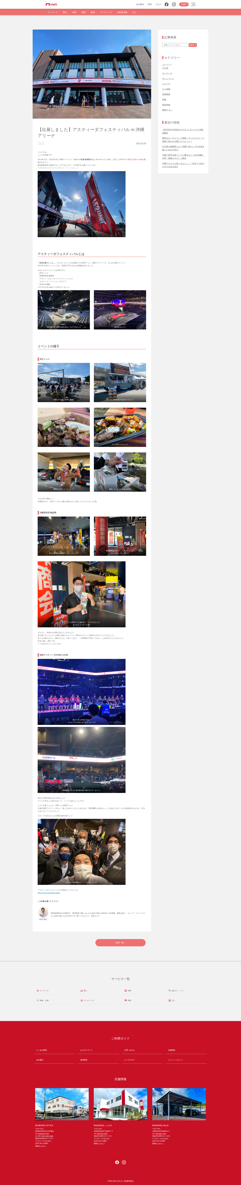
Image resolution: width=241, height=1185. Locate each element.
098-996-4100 (160, 1134)
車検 (74, 12)
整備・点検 (44, 1000)
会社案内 (140, 4)
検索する (193, 45)
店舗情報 (171, 1050)
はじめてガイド (86, 1050)
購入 (65, 12)
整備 (93, 12)
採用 (150, 4)
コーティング (106, 12)
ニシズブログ (129, 1060)
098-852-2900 (102, 1134)
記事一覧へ (120, 943)
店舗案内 (184, 4)
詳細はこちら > (40, 1146)
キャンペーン (168, 79)
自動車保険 (122, 12)
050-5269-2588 (47, 1136)
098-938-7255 (43, 1134)
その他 (165, 68)
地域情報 (166, 94)
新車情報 (166, 105)
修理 (84, 12)
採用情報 (83, 1060)
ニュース (41, 143)
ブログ (158, 4)
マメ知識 (166, 89)
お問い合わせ (129, 1050)
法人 (135, 12)
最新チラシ (167, 110)
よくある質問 (41, 1050)
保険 (129, 1000)
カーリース (53, 12)
